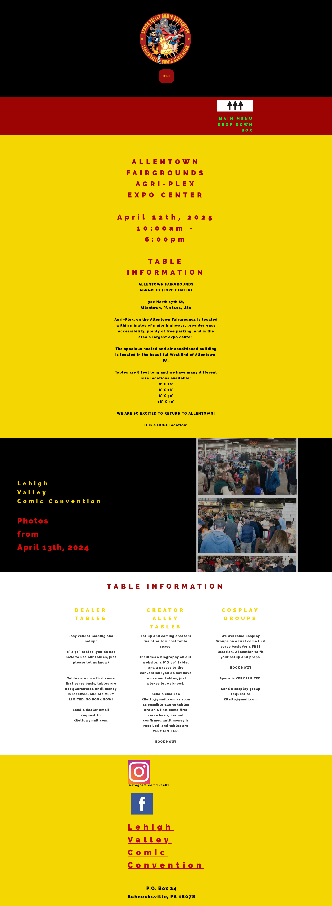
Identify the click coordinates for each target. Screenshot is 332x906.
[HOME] (165, 82)
